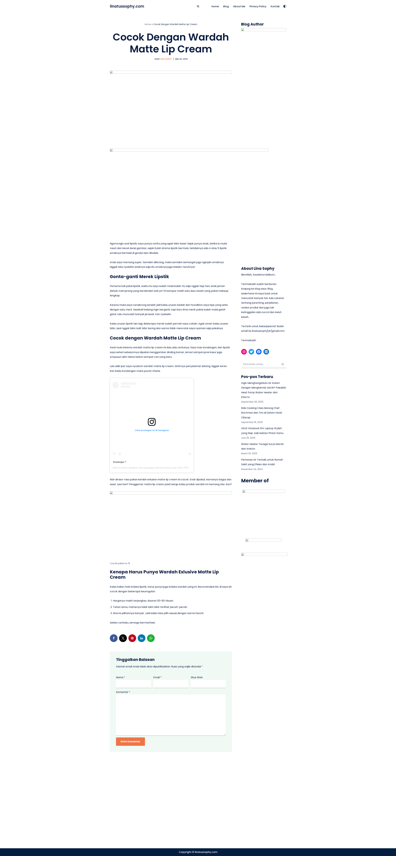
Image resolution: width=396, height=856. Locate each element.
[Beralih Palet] (284, 6)
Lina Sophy (166, 59)
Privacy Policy (258, 6)
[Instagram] (244, 351)
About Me (239, 6)
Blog (226, 6)
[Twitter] (123, 638)
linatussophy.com (206, 852)
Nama (120, 677)
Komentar (123, 692)
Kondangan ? (119, 462)
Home (215, 6)
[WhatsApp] (151, 638)
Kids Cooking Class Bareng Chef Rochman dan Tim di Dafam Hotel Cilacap (261, 412)
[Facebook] (114, 638)
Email (157, 677)
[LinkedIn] (141, 638)
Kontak (275, 6)
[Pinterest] (132, 638)
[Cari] (198, 6)
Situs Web (197, 677)
